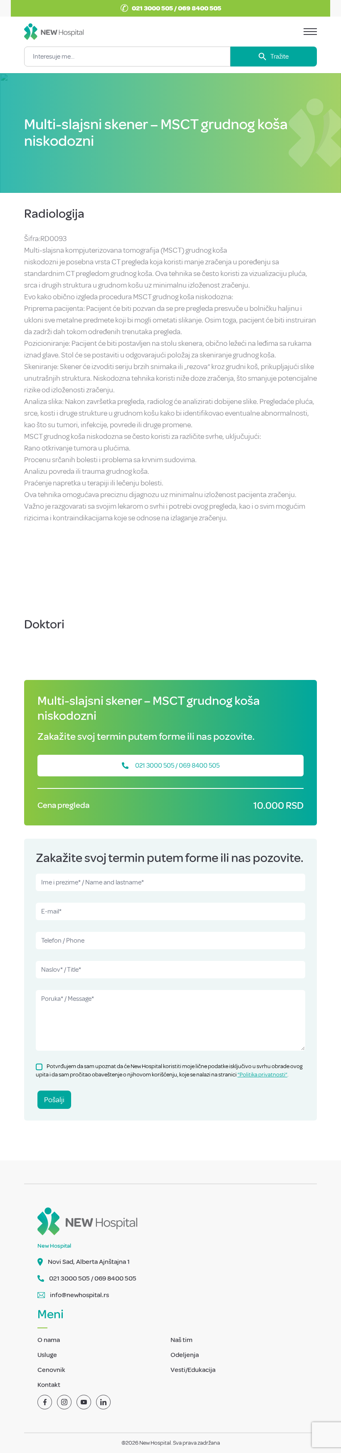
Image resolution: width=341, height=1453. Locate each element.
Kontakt (48, 1385)
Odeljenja (184, 1355)
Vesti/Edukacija (192, 1370)
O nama (48, 1340)
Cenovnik (51, 1370)
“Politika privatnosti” (262, 1074)
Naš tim (181, 1340)
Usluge (47, 1355)
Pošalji (54, 1099)
